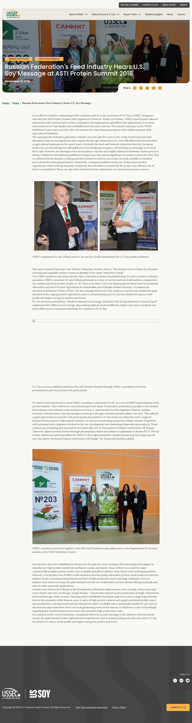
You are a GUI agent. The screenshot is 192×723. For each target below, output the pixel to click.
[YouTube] (188, 681)
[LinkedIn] (181, 681)
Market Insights (154, 14)
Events (181, 14)
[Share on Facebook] (135, 88)
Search (184, 5)
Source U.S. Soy (150, 5)
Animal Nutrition (19, 58)
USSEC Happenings (49, 58)
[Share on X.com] (141, 88)
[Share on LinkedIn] (147, 88)
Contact (176, 707)
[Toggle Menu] (86, 14)
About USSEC (76, 14)
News (170, 14)
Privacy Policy (119, 707)
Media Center (169, 5)
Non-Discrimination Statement (91, 707)
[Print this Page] (154, 88)
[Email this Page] (160, 88)
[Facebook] (175, 681)
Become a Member (129, 5)
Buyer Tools (130, 14)
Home (5, 102)
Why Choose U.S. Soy (104, 14)
